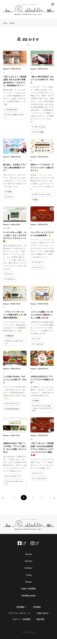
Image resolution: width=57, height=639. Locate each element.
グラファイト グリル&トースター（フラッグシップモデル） (42, 408)
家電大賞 (10, 336)
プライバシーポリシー (18, 613)
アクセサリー (11, 279)
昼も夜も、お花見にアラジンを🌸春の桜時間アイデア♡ (14, 167)
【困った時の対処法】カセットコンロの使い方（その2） (42, 79)
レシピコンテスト (40, 478)
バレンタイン (38, 262)
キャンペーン (38, 267)
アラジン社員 (38, 132)
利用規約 (37, 606)
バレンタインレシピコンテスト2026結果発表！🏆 (42, 234)
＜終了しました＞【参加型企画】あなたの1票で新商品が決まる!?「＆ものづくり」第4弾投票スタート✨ (14, 81)
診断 (35, 200)
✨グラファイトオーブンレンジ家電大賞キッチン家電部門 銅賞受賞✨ (14, 314)
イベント (37, 338)
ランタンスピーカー (14, 476)
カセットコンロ (39, 127)
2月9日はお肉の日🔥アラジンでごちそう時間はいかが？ (42, 379)
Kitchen (28, 560)
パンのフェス (39, 344)
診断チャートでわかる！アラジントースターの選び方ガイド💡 (42, 167)
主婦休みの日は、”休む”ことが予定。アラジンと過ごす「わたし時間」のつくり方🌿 (14, 447)
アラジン (10, 197)
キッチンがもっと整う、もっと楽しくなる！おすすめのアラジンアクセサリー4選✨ (14, 236)
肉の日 (36, 400)
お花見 (9, 191)
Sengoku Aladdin (13, 409)
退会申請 (40, 619)
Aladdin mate (12, 109)
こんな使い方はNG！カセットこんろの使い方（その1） (14, 379)
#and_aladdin (28, 588)
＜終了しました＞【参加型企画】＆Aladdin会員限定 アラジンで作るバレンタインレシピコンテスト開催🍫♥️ (42, 449)
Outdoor (28, 567)
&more (28, 554)
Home (5, 23)
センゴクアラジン (13, 403)
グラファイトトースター (42, 194)
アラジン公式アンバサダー (14, 115)
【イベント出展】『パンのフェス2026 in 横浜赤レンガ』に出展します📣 (41, 314)
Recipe (28, 581)
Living (28, 574)
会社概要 (20, 606)
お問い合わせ (43, 613)
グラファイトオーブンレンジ (14, 342)
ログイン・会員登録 (21, 619)
